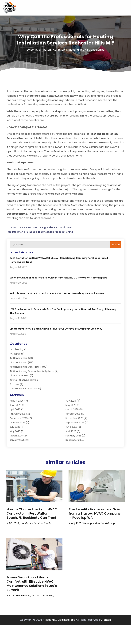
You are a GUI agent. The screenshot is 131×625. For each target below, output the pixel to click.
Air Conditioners (18, 358)
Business (14, 384)
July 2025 (15, 426)
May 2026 (71, 405)
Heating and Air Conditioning (86, 50)
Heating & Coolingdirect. (60, 620)
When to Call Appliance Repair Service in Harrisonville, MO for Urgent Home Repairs (58, 277)
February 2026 (18, 413)
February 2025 (73, 435)
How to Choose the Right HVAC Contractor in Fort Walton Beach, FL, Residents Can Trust (32, 513)
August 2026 (17, 400)
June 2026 (15, 405)
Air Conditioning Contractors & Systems (32, 371)
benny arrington (40, 50)
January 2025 (17, 440)
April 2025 (71, 431)
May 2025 (15, 431)
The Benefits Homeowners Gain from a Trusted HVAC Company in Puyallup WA (95, 513)
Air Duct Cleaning (19, 375)
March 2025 (16, 435)
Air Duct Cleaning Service (24, 380)
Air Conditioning (18, 362)
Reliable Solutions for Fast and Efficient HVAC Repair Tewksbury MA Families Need (57, 293)
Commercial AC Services (24, 388)
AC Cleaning (16, 349)
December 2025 (19, 418)
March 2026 (72, 409)
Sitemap (105, 620)
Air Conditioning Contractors (26, 366)
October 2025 (17, 422)
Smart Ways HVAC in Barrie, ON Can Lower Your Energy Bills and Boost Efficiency (56, 328)
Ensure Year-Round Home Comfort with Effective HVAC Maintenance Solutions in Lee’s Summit (32, 583)
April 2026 (15, 409)
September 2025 (75, 422)
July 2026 (71, 400)
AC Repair (15, 353)
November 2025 (74, 418)
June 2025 (71, 426)
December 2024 (75, 440)
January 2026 (73, 413)
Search (116, 244)
